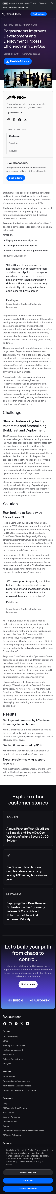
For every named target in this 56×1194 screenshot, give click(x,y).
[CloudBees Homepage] (12, 1016)
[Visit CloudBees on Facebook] (4, 1023)
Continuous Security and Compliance (19, 1090)
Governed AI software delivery (16, 1081)
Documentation (10, 1121)
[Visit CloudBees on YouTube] (16, 1023)
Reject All (27, 1180)
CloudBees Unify (10, 1036)
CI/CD (5, 1041)
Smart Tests (8, 1054)
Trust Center (8, 1112)
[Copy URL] (8, 119)
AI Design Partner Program (15, 1108)
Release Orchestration (13, 1059)
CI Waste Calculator (12, 1135)
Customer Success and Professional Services (23, 1130)
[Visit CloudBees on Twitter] (22, 1023)
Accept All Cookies (28, 1188)
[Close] (52, 1150)
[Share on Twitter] (25, 119)
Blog (5, 1103)
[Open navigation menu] (51, 14)
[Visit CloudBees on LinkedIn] (27, 1023)
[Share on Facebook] (19, 119)
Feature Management (13, 1050)
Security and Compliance (14, 1045)
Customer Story (12, 25)
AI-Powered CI (9, 1077)
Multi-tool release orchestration (17, 1086)
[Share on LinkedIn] (14, 119)
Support (6, 1126)
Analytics (7, 1063)
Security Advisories (11, 1117)
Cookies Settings (28, 1172)
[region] (28, 1170)
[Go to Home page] (11, 14)
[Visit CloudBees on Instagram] (10, 1023)
